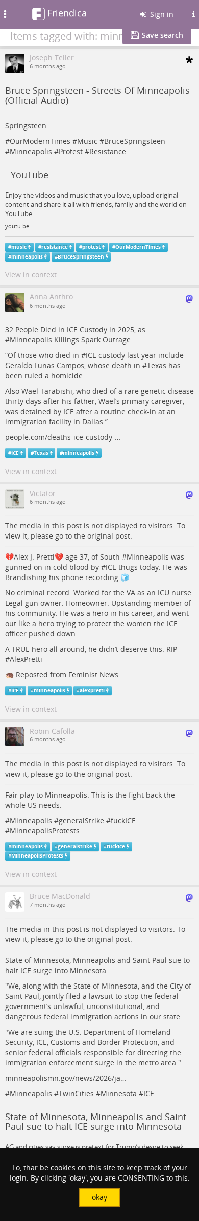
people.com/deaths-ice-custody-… (62, 437)
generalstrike (75, 846)
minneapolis (27, 256)
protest (91, 247)
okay (99, 1197)
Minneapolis (31, 151)
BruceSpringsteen (134, 141)
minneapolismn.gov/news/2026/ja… (65, 1078)
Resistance (107, 151)
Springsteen (25, 126)
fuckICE (123, 820)
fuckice (116, 846)
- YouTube (26, 174)
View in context (31, 275)
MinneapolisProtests (45, 831)
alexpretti (92, 690)
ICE (91, 355)
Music (87, 141)
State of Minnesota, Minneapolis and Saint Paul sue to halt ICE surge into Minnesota (95, 1121)
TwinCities (76, 1093)
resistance (54, 247)
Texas (156, 365)
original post (108, 536)
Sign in (160, 14)
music (19, 247)
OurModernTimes (40, 141)
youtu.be (17, 226)
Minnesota (119, 1093)
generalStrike (81, 820)
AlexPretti (26, 659)
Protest (71, 151)
